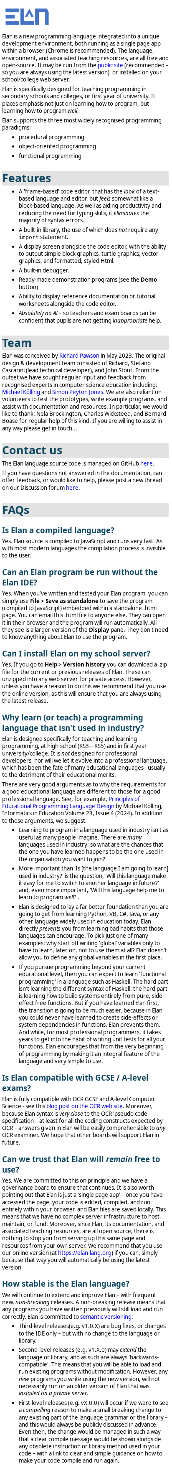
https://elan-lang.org (84, 1253)
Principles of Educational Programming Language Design (71, 802)
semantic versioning (106, 1316)
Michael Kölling (21, 392)
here (146, 463)
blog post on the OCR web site (84, 1106)
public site (110, 65)
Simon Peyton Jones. (78, 392)
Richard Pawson (79, 355)
